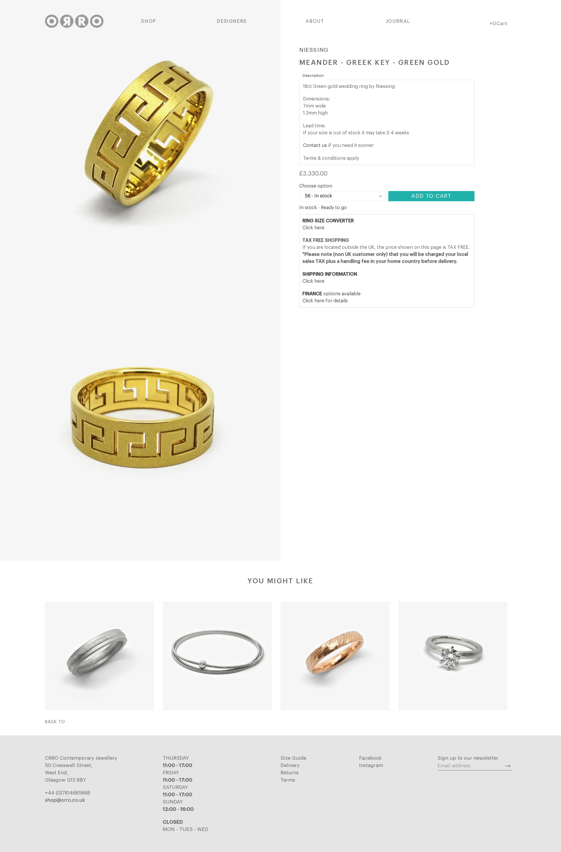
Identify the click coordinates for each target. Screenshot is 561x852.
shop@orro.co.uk (65, 800)
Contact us (315, 145)
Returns (289, 772)
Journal (398, 21)
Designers (232, 21)
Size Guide (293, 758)
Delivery (289, 765)
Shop (148, 21)
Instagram (371, 765)
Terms (287, 780)
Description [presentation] (313, 75)
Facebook (370, 758)
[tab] (313, 75)
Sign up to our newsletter (467, 758)
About (315, 21)
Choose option (315, 186)
